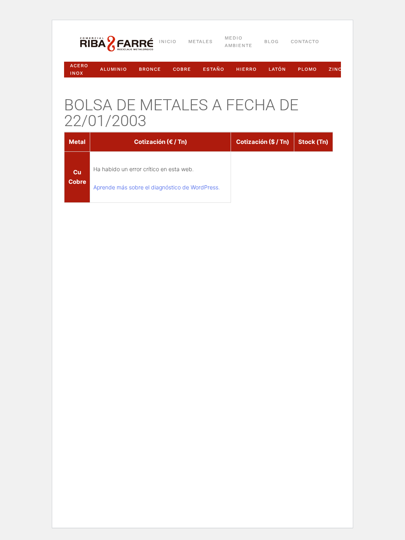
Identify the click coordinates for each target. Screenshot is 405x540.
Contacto (305, 41)
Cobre (182, 69)
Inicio (167, 41)
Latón (277, 69)
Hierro (246, 69)
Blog (271, 41)
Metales (200, 41)
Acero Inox (79, 69)
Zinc (335, 69)
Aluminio (113, 69)
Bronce (150, 69)
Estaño (213, 69)
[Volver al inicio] (116, 44)
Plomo (307, 69)
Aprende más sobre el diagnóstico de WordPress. (156, 187)
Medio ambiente (238, 41)
